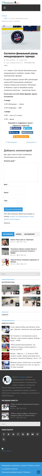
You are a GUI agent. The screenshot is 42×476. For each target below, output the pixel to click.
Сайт (6, 201)
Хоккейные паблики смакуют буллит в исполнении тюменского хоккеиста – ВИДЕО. (24, 251)
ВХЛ (5, 18)
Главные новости (16, 63)
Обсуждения (29, 234)
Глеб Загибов (10, 60)
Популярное (8, 234)
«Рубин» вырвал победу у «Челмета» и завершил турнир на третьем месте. (24, 414)
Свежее (19, 234)
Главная (4, 16)
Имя (6, 184)
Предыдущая (12, 142)
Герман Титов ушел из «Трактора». (22, 240)
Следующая (30, 142)
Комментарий (9, 161)
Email (6, 193)
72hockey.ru (22, 377)
